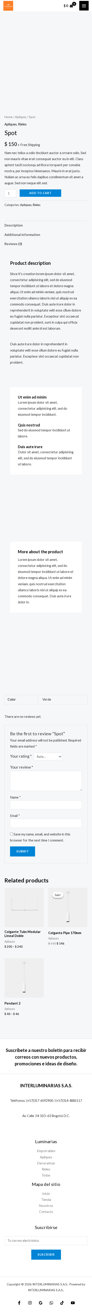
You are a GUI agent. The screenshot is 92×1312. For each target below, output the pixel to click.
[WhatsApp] (51, 1303)
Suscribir (46, 1254)
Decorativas (46, 1163)
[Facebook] (19, 1303)
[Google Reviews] (41, 1303)
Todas (46, 1175)
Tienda (46, 1200)
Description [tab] (13, 225)
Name (15, 797)
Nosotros (46, 1206)
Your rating (21, 756)
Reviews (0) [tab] (13, 244)
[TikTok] (62, 1303)
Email (15, 816)
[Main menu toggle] (84, 5)
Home (8, 117)
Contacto (46, 1212)
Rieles (22, 124)
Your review (21, 767)
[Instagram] (30, 1303)
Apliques (20, 117)
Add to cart (40, 193)
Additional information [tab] (22, 235)
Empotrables (46, 1151)
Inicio (46, 1193)
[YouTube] (73, 1303)
